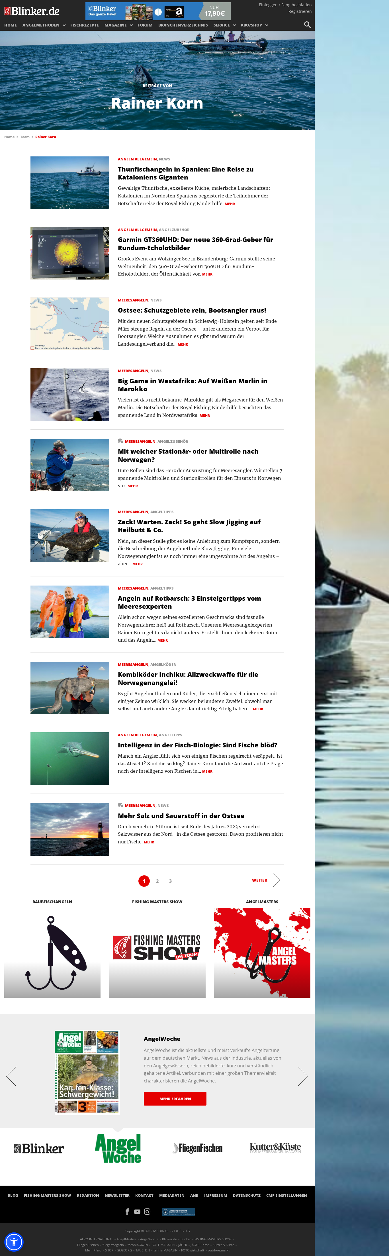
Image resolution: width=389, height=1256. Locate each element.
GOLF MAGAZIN (163, 1245)
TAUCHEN (143, 1250)
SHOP (109, 1250)
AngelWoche (149, 1239)
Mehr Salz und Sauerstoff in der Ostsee (181, 815)
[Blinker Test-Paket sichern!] (158, 11)
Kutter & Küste (223, 1245)
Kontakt (144, 1195)
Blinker (186, 1239)
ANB (194, 1195)
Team (25, 136)
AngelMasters (126, 1239)
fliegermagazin (113, 1245)
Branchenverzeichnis (183, 25)
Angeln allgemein (137, 159)
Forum (145, 25)
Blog (13, 1195)
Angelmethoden (41, 25)
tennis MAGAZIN (165, 1250)
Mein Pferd (93, 1250)
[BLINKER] (32, 10)
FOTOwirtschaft (192, 1250)
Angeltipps (162, 511)
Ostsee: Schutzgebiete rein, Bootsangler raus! (192, 310)
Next (303, 1076)
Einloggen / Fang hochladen (285, 4)
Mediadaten (172, 1195)
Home (10, 25)
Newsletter (117, 1195)
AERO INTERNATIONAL (96, 1239)
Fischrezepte (84, 25)
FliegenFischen (88, 1245)
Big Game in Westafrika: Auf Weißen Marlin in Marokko (192, 384)
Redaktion (88, 1195)
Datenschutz (247, 1195)
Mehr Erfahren (175, 1098)
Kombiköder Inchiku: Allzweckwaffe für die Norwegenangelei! (188, 678)
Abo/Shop (251, 25)
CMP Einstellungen (286, 1195)
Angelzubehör (174, 229)
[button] (14, 1242)
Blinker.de (169, 1239)
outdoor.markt (219, 1250)
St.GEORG (124, 1250)
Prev (11, 1076)
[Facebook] (129, 1211)
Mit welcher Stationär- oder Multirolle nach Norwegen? (188, 455)
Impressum (215, 1195)
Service (222, 25)
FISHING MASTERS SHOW (47, 1195)
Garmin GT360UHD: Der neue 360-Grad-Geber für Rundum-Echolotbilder (195, 243)
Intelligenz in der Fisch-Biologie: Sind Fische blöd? (197, 745)
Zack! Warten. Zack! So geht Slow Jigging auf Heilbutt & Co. (189, 525)
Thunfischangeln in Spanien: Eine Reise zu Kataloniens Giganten (186, 173)
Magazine (116, 25)
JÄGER (182, 1245)
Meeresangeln (133, 300)
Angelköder (163, 664)
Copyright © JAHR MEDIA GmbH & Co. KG (157, 1231)
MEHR (230, 203)
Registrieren (300, 11)
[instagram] (148, 1211)
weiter (259, 880)
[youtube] (139, 1211)
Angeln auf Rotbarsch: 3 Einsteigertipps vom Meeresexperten (189, 602)
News (164, 159)
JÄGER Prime (200, 1245)
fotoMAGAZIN (138, 1245)
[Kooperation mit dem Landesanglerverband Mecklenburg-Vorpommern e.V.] (178, 1211)
